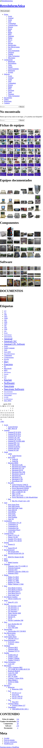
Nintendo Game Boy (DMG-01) (18, 571)
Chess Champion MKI (15, 667)
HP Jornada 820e (13, 551)
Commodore (12, 23)
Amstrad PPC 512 (14, 443)
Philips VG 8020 (13, 579)
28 (17, 723)
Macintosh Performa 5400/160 (21, 486)
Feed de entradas (9, 740)
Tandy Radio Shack (10, 637)
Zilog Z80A (7, 400)
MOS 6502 (11, 457)
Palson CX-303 (13, 537)
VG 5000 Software (8, 399)
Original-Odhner (13, 703)
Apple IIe (15, 461)
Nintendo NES (12, 570)
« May (2, 421)
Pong (5, 376)
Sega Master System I (15, 588)
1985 (5, 320)
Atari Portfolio (12, 517)
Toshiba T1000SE (14, 658)
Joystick (10, 72)
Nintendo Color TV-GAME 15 (18, 566)
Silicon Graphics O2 (14, 599)
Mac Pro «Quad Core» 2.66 (21, 501)
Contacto (7, 103)
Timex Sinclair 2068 (14, 613)
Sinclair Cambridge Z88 (15, 620)
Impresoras (11, 70)
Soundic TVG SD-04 (15, 541)
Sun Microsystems (14, 47)
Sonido (10, 67)
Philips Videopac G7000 (16, 584)
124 (17, 719)
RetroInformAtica (12, 6)
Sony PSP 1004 (13, 627)
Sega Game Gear (13, 595)
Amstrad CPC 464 (14, 437)
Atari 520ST (12, 515)
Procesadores (12, 63)
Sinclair (10, 43)
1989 (5, 327)
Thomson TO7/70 (13, 651)
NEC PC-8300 (12, 676)
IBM (9, 31)
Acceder (6, 738)
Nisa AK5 (15, 702)
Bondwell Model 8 (14, 671)
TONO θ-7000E (13, 682)
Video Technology (14, 56)
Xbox (10, 684)
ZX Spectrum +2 (13, 608)
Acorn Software (8, 334)
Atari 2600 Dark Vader (15, 508)
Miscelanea (11, 58)
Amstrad (10, 18)
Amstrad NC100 (13, 450)
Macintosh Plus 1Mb (18, 472)
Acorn (10, 16)
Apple (10, 20)
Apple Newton (16, 456)
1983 (5, 316)
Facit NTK (15, 694)
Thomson (11, 52)
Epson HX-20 (12, 548)
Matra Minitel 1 (13, 680)
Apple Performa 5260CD (20, 484)
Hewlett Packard (9, 550)
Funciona (8, 364)
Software (7, 74)
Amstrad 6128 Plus (14, 446)
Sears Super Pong (13, 504)
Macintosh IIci (16, 475)
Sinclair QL (11, 617)
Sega (5, 377)
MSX (10, 34)
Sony (9, 41)
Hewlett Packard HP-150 (16, 553)
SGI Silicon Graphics (11, 597)
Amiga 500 (11, 532)
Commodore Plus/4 (14, 530)
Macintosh (8, 368)
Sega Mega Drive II (14, 593)
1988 (5, 325)
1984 (6, 318)
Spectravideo (12, 45)
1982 (5, 314)
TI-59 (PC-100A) (13, 642)
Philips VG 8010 (13, 577)
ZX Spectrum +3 (13, 609)
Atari (9, 22)
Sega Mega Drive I (14, 591)
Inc (5, 366)
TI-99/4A (11, 644)
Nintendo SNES (13, 573)
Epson (10, 29)
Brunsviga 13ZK (17, 689)
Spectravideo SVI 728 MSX (17, 631)
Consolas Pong (13, 25)
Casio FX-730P (13, 673)
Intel (9, 499)
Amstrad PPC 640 (14, 445)
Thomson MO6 (13, 649)
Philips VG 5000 (13, 580)
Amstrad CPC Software (14, 344)
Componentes (8, 60)
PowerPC (11, 483)
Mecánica (7, 685)
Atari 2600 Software (9, 353)
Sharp (6, 600)
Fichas (6, 14)
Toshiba (10, 54)
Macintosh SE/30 (17, 470)
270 (17, 726)
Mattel (10, 32)
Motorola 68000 (13, 463)
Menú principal (5, 11)
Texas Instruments (13, 50)
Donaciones (8, 101)
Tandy (10, 49)
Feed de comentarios (10, 742)
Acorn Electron (13, 427)
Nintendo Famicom (14, 568)
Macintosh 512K (17, 465)
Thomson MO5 (13, 647)
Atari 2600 (7, 352)
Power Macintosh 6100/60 (20, 488)
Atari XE (11, 519)
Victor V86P (12, 675)
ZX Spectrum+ (13, 611)
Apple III (15, 459)
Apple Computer (9, 348)
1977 (5, 311)
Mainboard (11, 61)
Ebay (6, 361)
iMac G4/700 (16, 494)
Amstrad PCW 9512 (14, 436)
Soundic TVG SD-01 (15, 539)
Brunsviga (11, 687)
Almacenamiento (13, 69)
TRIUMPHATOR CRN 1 (20, 709)
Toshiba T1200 (13, 656)
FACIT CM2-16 (17, 696)
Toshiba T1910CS (14, 660)
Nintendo (11, 36)
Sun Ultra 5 (11, 635)
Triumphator (12, 707)
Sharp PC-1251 (13, 602)
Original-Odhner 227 (18, 705)
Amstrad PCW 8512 (14, 434)
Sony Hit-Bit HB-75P (15, 624)
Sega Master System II (15, 589)
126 (17, 721)
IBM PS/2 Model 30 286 (16, 557)
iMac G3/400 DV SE (19, 492)
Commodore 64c (13, 528)
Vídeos (6, 99)
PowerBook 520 (17, 481)
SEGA (10, 40)
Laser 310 (11, 664)
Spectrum (11, 90)
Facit (9, 691)
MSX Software (7, 372)
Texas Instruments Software (10, 393)
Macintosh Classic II (18, 474)
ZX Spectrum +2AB (14, 606)
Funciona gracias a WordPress (9, 747)
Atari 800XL (12, 512)
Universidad (8, 395)
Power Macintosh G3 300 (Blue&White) (25, 497)
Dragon (10, 27)
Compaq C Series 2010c (15, 678)
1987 (5, 324)
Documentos (8, 98)
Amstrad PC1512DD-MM (16, 441)
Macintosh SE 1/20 (18, 468)
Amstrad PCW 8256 (14, 432)
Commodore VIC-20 (14, 522)
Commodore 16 (13, 524)
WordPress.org (8, 743)
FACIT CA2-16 (17, 698)
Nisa (9, 700)
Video (10, 65)
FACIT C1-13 (16, 693)
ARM (10, 454)
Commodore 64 (13, 526)
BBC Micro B (12, 428)
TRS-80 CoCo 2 (13, 638)
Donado (6, 359)
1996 (5, 331)
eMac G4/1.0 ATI (17, 495)
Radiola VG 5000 (13, 582)
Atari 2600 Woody (14, 506)
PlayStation (11, 626)
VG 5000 (6, 397)
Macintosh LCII (17, 477)
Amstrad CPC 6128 (14, 439)
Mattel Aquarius (13, 562)
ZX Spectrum (12, 615)
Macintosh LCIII (17, 479)
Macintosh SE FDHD (19, 466)
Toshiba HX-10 (13, 655)
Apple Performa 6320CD (20, 490)
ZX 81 (10, 618)
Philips (10, 38)
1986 (5, 322)
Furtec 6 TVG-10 (13, 535)
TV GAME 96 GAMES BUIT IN (19, 669)
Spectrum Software (14, 389)
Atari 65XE (11, 513)
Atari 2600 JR (12, 510)
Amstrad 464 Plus (13, 448)
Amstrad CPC (10, 341)
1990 (5, 329)
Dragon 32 (11, 544)
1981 (5, 312)
